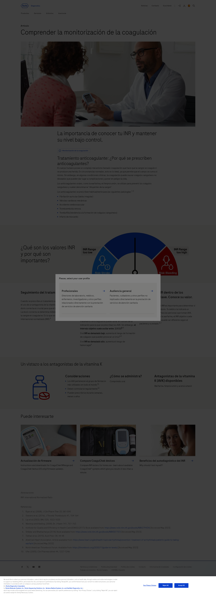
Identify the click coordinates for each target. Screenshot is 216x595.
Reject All (166, 585)
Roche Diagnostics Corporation (15, 586)
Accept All (181, 585)
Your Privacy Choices (149, 585)
